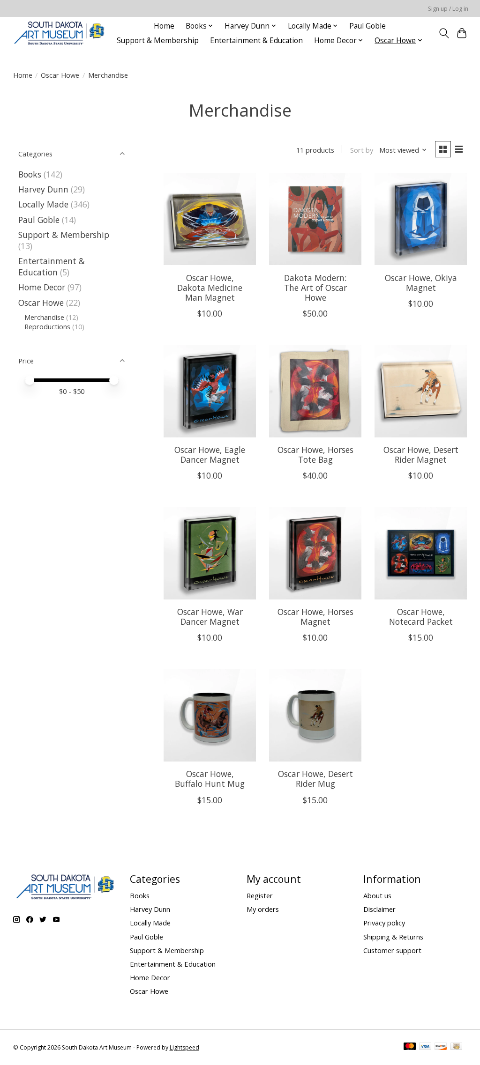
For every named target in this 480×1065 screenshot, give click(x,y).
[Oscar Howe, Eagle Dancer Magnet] (210, 391)
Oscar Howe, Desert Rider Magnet (420, 454)
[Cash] (456, 1047)
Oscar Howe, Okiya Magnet (421, 282)
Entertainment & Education (256, 40)
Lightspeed (184, 1047)
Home (164, 26)
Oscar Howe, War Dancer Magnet (210, 616)
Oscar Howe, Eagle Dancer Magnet (209, 454)
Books (29, 174)
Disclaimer (379, 909)
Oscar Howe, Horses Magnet (315, 616)
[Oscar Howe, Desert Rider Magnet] (421, 391)
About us (377, 895)
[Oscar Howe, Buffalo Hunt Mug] (210, 715)
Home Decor (41, 287)
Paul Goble (367, 26)
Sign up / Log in (448, 9)
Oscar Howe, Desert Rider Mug (315, 778)
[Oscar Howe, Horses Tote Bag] (315, 391)
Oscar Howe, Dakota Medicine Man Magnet (209, 287)
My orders (263, 909)
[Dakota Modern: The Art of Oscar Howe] (315, 219)
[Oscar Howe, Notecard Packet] (421, 553)
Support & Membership (158, 40)
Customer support (392, 950)
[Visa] (425, 1047)
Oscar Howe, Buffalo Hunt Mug (210, 778)
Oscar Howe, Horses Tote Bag (315, 454)
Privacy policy (384, 922)
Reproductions (47, 326)
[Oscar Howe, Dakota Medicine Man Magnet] (210, 219)
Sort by (361, 150)
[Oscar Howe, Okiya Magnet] (421, 219)
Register (260, 895)
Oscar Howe (60, 75)
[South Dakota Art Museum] (59, 33)
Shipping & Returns (393, 936)
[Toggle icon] (443, 33)
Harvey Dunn (43, 189)
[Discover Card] (441, 1047)
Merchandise (44, 317)
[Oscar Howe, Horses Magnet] (315, 553)
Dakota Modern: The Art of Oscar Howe (315, 287)
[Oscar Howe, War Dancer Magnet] (210, 553)
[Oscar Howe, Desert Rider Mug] (315, 715)
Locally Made (43, 204)
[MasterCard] (410, 1047)
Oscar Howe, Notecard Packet (421, 616)
